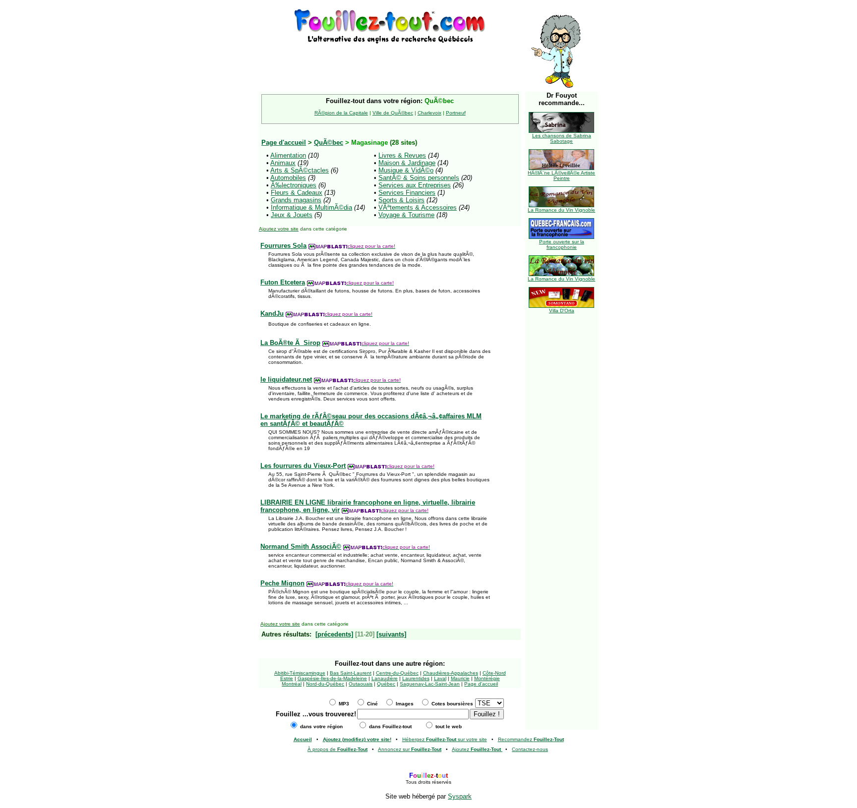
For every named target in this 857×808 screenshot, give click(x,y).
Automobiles (288, 177)
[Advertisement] (390, 60)
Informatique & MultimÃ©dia (311, 207)
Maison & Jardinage (406, 163)
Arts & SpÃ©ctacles (299, 170)
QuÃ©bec (328, 142)
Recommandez (531, 739)
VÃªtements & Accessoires (417, 207)
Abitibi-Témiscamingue (299, 673)
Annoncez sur (409, 749)
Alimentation (288, 155)
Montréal (292, 684)
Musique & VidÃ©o (405, 170)
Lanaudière (384, 678)
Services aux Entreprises (414, 185)
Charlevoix (429, 112)
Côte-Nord (494, 673)
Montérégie (487, 678)
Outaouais (360, 684)
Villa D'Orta (561, 310)
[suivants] (391, 634)
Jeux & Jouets (291, 215)
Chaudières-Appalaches (450, 673)
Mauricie (460, 678)
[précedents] (334, 634)
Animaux (283, 163)
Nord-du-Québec (325, 684)
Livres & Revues (402, 155)
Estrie (286, 678)
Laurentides (415, 678)
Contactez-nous (530, 749)
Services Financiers (406, 192)
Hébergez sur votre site (444, 739)
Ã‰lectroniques (293, 185)
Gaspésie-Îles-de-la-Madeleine (332, 678)
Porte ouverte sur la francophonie (561, 244)
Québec (386, 684)
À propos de (337, 749)
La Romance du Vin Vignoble (561, 210)
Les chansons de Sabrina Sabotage (561, 138)
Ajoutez (476, 749)
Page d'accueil (481, 684)
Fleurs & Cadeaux (296, 192)
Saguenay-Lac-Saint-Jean (430, 684)
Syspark (460, 796)
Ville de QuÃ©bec (392, 112)
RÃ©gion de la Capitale (341, 112)
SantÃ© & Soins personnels (418, 177)
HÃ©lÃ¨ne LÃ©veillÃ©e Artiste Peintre (561, 175)
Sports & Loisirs (401, 200)
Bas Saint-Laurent (350, 673)
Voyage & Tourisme (406, 215)
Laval (440, 678)
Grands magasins (296, 200)
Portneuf (456, 112)
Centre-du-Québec (397, 673)
